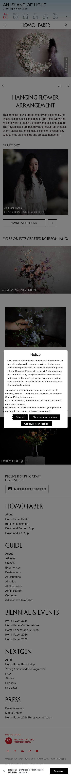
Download (59, 771)
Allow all (20, 417)
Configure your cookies (36, 423)
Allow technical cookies (45, 417)
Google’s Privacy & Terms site (30, 371)
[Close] (4, 771)
